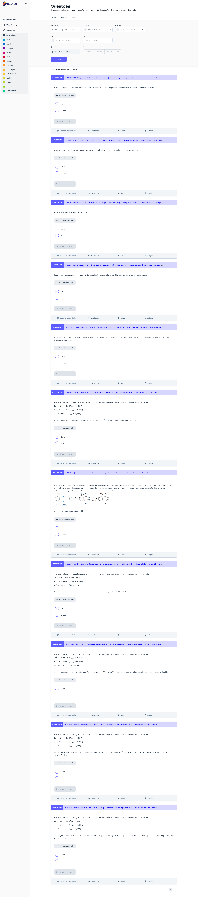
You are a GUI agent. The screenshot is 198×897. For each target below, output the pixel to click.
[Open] (110, 29)
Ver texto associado (66, 95)
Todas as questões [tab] (67, 18)
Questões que (88, 47)
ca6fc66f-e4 (57, 202)
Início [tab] (53, 18)
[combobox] (96, 29)
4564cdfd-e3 (57, 644)
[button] (14, 63)
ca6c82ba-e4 (57, 327)
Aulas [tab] (123, 131)
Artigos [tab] (150, 131)
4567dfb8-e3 (57, 564)
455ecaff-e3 (57, 807)
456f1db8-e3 (57, 473)
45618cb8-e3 (57, 724)
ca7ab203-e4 (57, 140)
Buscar (59, 59)
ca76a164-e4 (57, 78)
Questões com (56, 47)
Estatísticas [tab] (95, 131)
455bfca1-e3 (57, 392)
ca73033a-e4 (57, 265)
